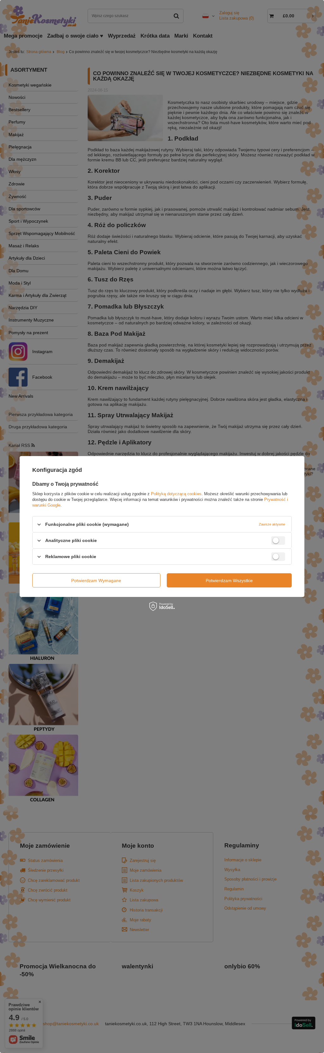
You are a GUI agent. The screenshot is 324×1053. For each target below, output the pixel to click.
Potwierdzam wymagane (96, 580)
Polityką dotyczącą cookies (176, 493)
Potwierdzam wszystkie (229, 580)
